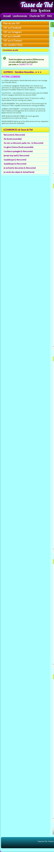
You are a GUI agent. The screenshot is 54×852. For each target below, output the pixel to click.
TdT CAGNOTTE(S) (13, 45)
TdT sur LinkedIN (11, 36)
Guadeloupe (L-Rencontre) (15, 159)
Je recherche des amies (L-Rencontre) (20, 168)
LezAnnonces (20, 15)
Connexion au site (10, 50)
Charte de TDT (37, 15)
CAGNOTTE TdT (26, 64)
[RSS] (35, 841)
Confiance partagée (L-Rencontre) (18, 151)
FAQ (49, 15)
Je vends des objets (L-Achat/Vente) (19, 172)
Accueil (7, 15)
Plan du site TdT (11, 23)
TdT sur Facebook (12, 27)
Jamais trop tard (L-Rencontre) (16, 155)
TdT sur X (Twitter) (12, 40)
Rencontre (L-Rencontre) (14, 135)
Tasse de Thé (37, 4)
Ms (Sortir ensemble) (13, 139)
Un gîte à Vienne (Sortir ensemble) (18, 147)
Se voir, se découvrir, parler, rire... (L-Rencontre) (23, 143)
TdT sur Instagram (12, 32)
